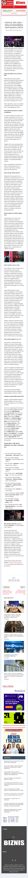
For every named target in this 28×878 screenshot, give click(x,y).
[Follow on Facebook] (12, 860)
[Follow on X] (15, 860)
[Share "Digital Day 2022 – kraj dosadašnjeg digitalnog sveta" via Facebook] (9, 580)
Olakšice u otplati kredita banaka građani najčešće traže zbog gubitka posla (14, 636)
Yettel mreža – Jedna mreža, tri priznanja (12, 799)
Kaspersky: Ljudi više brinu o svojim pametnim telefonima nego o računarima (13, 811)
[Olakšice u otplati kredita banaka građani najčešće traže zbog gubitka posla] (14, 627)
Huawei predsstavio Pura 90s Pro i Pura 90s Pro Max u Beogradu (14, 761)
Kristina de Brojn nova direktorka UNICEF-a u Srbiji (12, 778)
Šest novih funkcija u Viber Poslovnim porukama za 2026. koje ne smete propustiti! (13, 767)
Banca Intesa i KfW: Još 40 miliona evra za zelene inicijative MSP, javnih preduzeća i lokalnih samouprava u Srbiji (14, 675)
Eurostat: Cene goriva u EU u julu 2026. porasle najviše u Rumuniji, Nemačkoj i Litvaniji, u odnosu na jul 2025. (13, 805)
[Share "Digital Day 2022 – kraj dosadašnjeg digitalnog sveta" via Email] (15, 580)
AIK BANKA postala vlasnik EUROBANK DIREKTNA (11, 655)
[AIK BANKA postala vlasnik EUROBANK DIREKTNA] (14, 647)
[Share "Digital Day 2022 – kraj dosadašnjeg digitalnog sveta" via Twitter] (12, 580)
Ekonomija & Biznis (17, 30)
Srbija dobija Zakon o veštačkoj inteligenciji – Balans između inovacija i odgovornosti (12, 616)
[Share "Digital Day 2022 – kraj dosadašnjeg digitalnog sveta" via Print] (18, 580)
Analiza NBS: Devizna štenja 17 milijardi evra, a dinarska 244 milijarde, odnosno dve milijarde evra (14, 773)
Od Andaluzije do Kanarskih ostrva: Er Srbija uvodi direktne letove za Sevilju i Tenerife (13, 784)
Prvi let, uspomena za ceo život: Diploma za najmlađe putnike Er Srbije (13, 789)
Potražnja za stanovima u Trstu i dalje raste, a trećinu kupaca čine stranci (13, 794)
